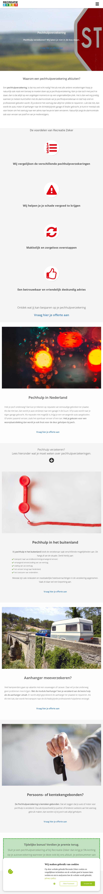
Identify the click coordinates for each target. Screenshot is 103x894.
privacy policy (50, 878)
